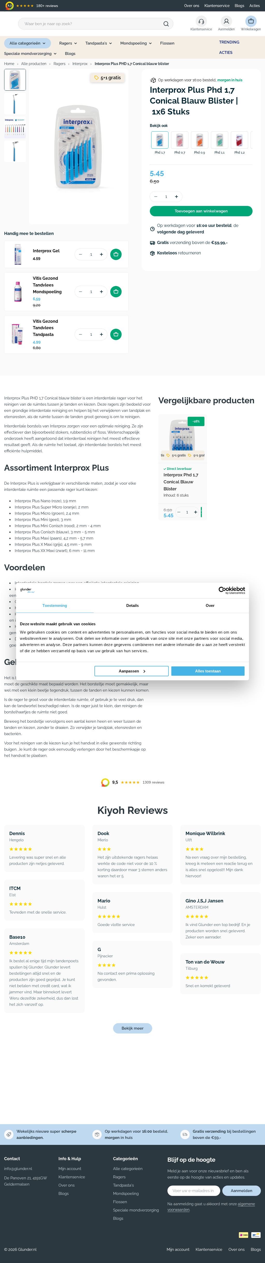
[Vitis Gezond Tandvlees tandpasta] (18, 334)
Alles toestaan (208, 671)
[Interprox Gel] (18, 254)
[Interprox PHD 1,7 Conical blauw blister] (182, 438)
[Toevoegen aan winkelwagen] (116, 254)
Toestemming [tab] (54, 605)
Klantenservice (217, 6)
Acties (254, 6)
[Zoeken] (166, 24)
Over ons (191, 6)
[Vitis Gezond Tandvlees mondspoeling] (18, 292)
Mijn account (178, 1249)
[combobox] (95, 24)
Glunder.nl (27, 1249)
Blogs (239, 6)
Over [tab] (210, 605)
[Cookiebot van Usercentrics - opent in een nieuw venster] (222, 590)
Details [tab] (132, 605)
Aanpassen (129, 671)
